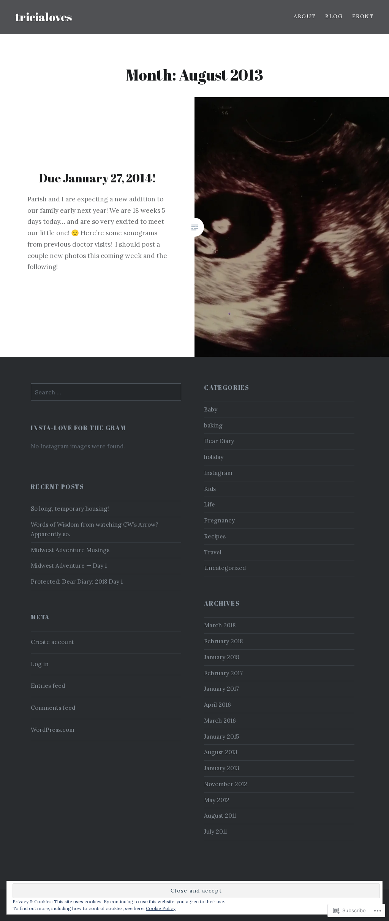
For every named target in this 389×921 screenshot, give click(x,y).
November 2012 (225, 784)
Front (363, 16)
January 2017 (221, 688)
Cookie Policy (161, 908)
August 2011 (220, 815)
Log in (40, 664)
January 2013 (221, 768)
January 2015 (221, 736)
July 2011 (215, 831)
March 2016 (220, 720)
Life (209, 504)
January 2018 (221, 657)
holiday (213, 456)
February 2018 (223, 641)
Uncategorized (225, 567)
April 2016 (217, 704)
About (305, 16)
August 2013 (220, 752)
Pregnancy (219, 520)
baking (213, 425)
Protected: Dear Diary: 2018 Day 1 (77, 581)
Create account (52, 642)
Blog (334, 16)
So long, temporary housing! (70, 508)
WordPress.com (52, 729)
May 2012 (216, 800)
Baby (210, 409)
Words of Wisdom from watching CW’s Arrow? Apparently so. (94, 529)
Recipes (215, 536)
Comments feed (53, 707)
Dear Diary (219, 441)
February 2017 (223, 673)
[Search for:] (106, 392)
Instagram (218, 472)
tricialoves (43, 17)
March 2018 (220, 625)
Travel (212, 552)
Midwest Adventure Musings (70, 550)
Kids (210, 488)
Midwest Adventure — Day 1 (69, 565)
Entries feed (48, 685)
